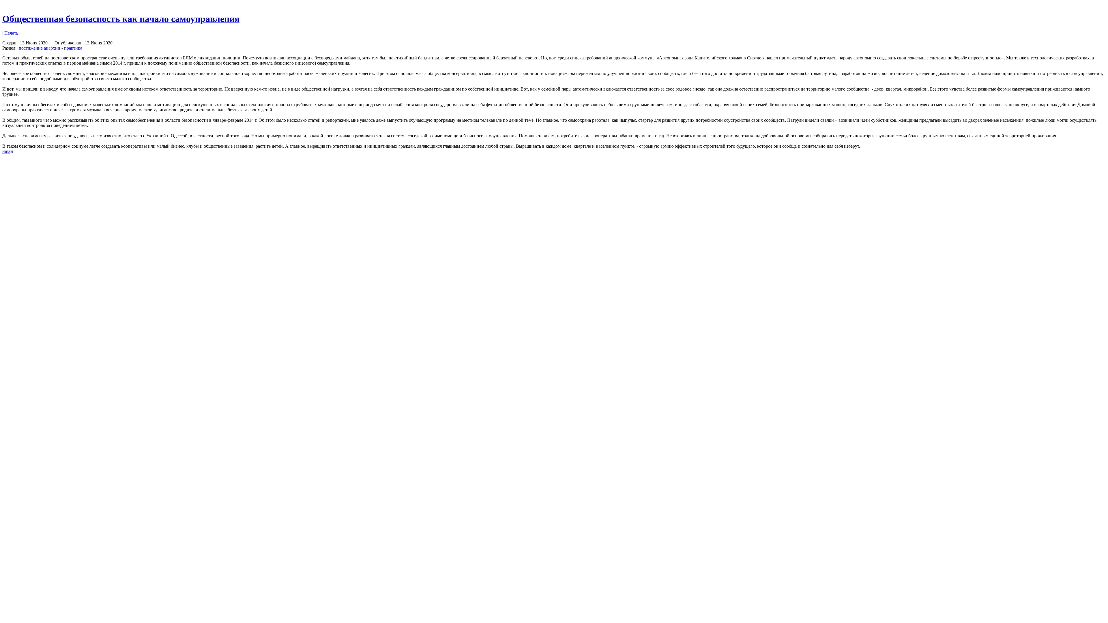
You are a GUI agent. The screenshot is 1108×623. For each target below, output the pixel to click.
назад (7, 151)
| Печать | (11, 33)
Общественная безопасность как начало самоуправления (120, 19)
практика (73, 48)
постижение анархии (40, 48)
